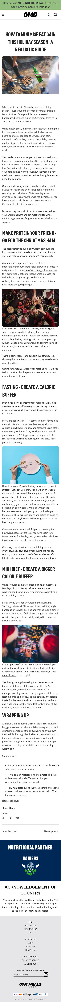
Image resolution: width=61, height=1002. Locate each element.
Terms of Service (30, 960)
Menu (30, 922)
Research (6, 139)
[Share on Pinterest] (17, 818)
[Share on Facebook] (3, 818)
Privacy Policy (30, 956)
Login (30, 943)
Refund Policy (30, 964)
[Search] (49, 14)
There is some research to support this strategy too (28, 355)
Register (30, 946)
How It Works (30, 929)
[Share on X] (10, 818)
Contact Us (30, 950)
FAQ (30, 932)
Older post (10, 831)
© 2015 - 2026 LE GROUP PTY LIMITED (30, 999)
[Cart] (55, 14)
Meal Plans (30, 925)
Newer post (50, 831)
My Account (30, 939)
